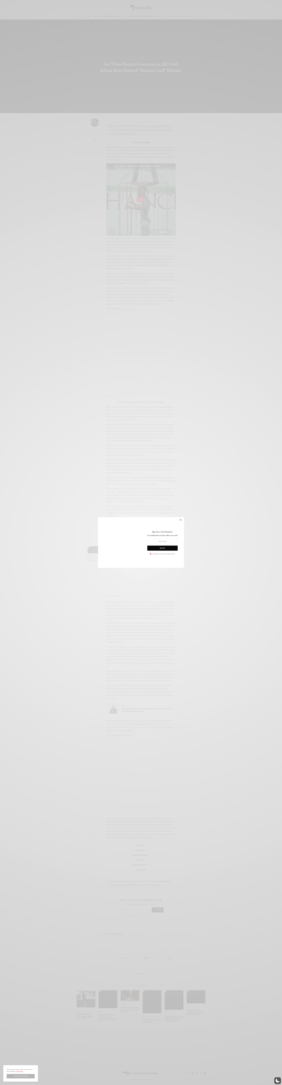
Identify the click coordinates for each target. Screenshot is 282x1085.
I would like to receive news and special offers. (163, 554)
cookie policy (19, 1071)
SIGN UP (162, 548)
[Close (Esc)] (180, 520)
